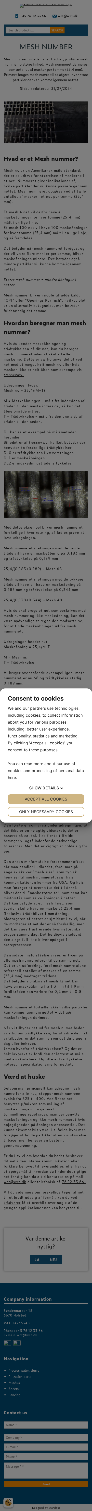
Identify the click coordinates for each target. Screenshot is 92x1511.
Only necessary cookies (46, 811)
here (12, 777)
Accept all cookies (46, 799)
